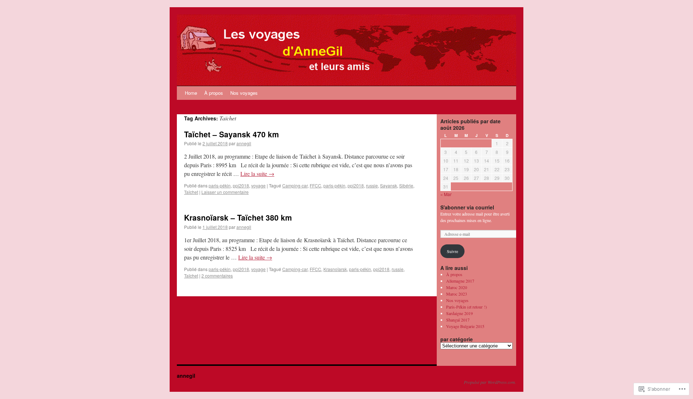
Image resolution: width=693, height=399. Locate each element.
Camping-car (295, 185)
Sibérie (406, 185)
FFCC (315, 185)
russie (372, 185)
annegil (243, 143)
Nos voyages (244, 92)
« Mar (446, 194)
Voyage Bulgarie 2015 (465, 326)
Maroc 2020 (456, 287)
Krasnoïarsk (335, 269)
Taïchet (191, 192)
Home (191, 92)
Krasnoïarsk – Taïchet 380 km (238, 217)
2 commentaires (217, 275)
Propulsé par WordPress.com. (490, 382)
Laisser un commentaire (225, 192)
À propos (213, 92)
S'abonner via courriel (467, 207)
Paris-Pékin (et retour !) (466, 307)
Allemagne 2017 (460, 281)
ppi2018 (241, 185)
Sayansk (388, 185)
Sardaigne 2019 (459, 313)
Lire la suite (257, 173)
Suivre (452, 251)
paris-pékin (220, 185)
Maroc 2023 (456, 294)
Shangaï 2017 (458, 320)
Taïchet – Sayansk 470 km (231, 134)
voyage (258, 185)
